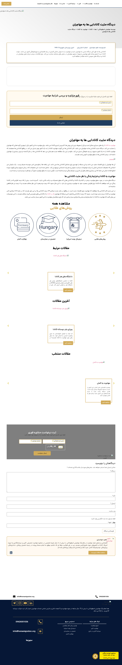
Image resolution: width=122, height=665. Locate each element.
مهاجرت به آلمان (103, 383)
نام (113, 495)
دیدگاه (112, 471)
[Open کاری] (77, 4)
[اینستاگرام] (19, 603)
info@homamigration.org (24, 631)
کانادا (90, 29)
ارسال (61, 117)
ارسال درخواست (42, 453)
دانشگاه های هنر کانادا (63, 276)
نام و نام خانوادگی (105, 102)
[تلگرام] (14, 603)
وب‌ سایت (112, 511)
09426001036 (22, 621)
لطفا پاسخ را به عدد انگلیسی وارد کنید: (103, 519)
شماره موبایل (106, 110)
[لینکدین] (31, 603)
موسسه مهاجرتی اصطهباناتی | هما (104, 29)
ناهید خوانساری (102, 540)
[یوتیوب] (25, 603)
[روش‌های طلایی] (100, 225)
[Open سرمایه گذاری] (67, 4)
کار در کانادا (50, 194)
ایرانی (49, 446)
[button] (8, 272)
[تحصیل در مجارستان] (48, 225)
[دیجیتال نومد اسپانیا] (74, 225)
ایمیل (112, 503)
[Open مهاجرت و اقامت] (83, 4)
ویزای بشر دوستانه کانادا (62, 329)
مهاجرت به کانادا (82, 29)
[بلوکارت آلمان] (22, 225)
